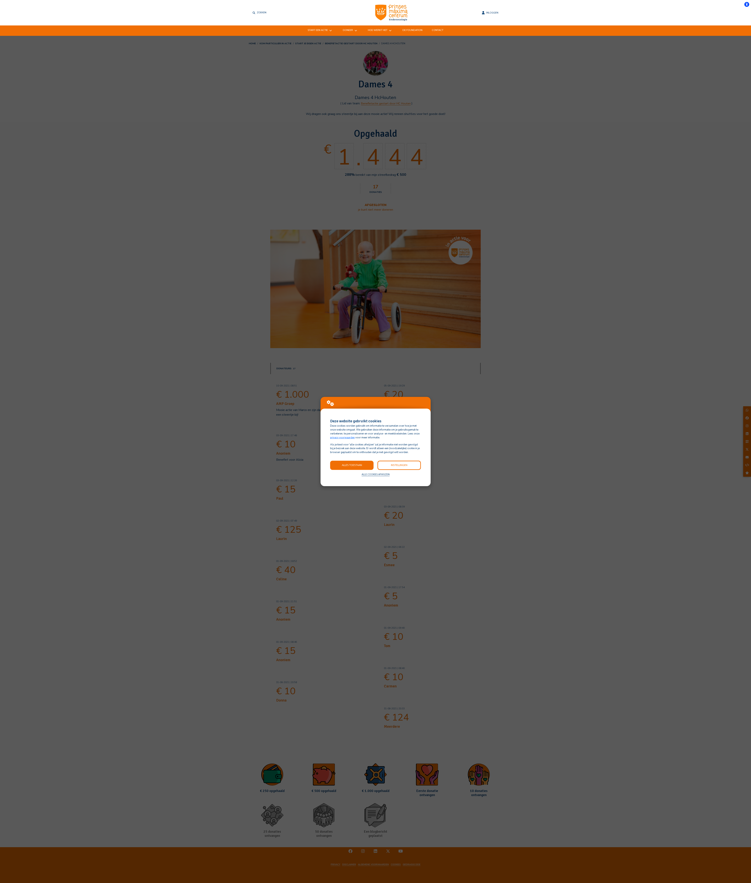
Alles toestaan (352, 465)
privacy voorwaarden (342, 437)
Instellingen (399, 465)
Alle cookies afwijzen (376, 474)
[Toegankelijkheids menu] (746, 4)
